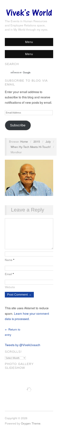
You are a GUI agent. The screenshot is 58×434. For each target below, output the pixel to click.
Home (24, 141)
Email (9, 274)
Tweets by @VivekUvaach (22, 345)
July (48, 141)
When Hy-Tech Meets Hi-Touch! (31, 147)
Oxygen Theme (30, 423)
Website (10, 287)
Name (9, 260)
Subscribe (17, 125)
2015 (37, 141)
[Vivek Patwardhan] (29, 12)
